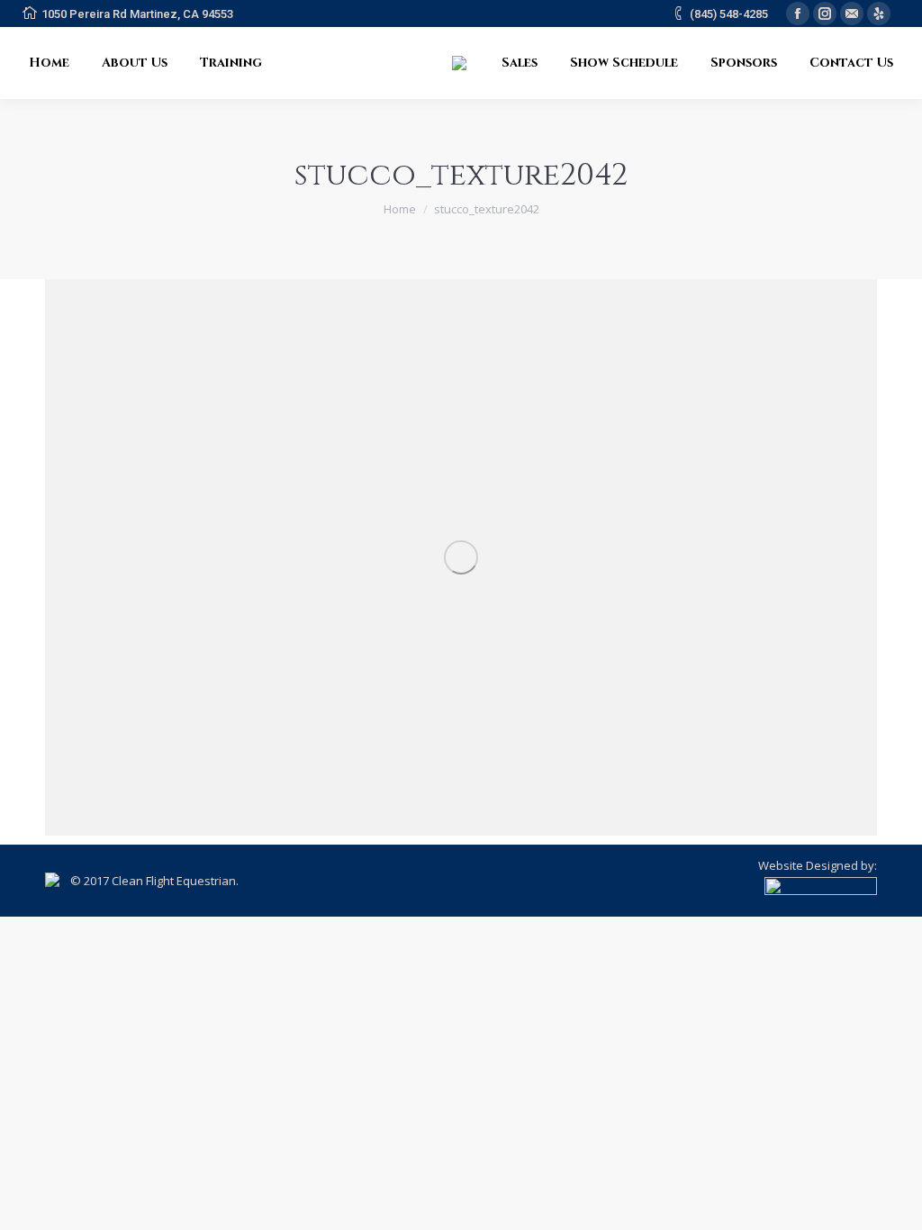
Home (400, 209)
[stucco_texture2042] (461, 557)
